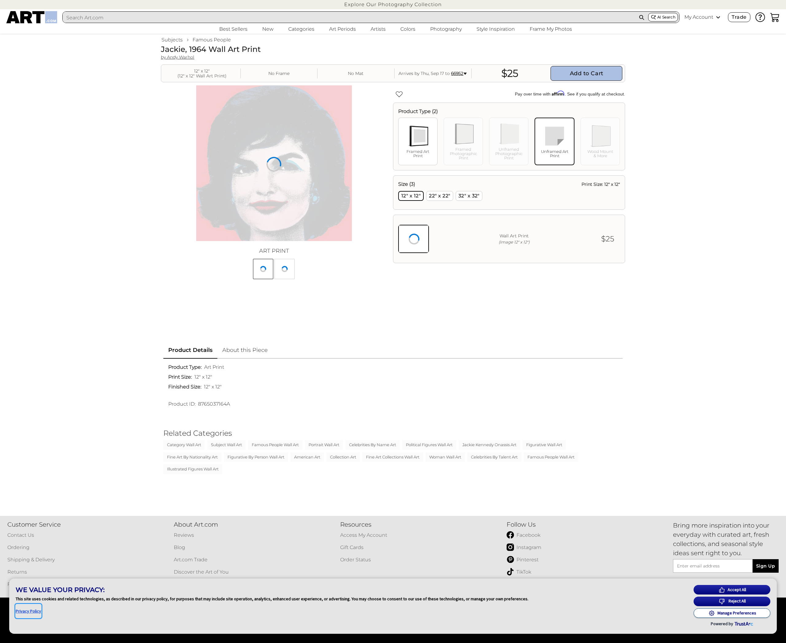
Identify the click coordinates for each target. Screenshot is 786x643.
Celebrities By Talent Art (494, 456)
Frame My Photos (551, 29)
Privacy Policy (28, 611)
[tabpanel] (509, 219)
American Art (307, 456)
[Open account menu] (718, 17)
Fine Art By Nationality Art (192, 456)
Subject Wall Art (226, 444)
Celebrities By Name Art (372, 444)
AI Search (666, 17)
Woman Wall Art (445, 456)
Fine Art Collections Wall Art (392, 456)
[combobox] (349, 17)
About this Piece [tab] (245, 350)
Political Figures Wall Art (429, 444)
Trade (739, 17)
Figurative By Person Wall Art (256, 456)
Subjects (172, 40)
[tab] (418, 141)
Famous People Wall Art (275, 444)
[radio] (411, 196)
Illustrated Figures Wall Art (193, 468)
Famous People (212, 40)
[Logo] (31, 17)
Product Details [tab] (190, 350)
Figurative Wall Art (544, 444)
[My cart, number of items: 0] (775, 17)
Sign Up (765, 566)
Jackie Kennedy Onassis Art (489, 444)
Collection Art (343, 456)
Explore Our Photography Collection (393, 4)
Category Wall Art (184, 444)
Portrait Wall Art (324, 444)
